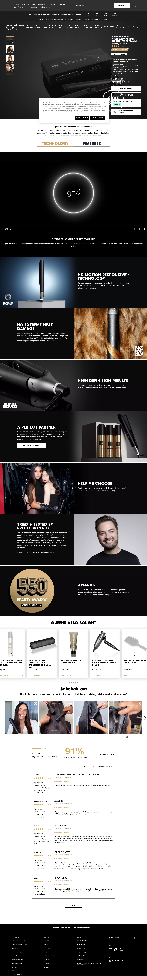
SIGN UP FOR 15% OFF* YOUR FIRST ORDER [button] (71, 927)
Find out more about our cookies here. (92, 112)
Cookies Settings (97, 118)
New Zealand (115, 937)
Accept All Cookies (82, 118)
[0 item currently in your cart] (138, 26)
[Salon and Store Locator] (133, 26)
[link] (73, 14)
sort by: (101, 766)
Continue (122, 6)
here (100, 490)
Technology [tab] (55, 144)
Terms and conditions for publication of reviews (45, 757)
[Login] (128, 26)
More (73, 905)
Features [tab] (92, 144)
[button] (113, 78)
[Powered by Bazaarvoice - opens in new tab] (134, 737)
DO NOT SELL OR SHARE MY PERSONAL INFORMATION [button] (89, 964)
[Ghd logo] (11, 27)
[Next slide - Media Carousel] (145, 718)
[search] (124, 27)
